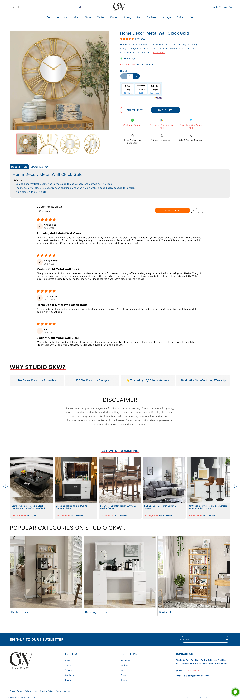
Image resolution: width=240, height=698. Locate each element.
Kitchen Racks (20, 612)
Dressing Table (94, 612)
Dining (124, 680)
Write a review (172, 210)
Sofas (68, 665)
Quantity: (125, 71)
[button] (228, 7)
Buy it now (165, 110)
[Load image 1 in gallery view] (27, 144)
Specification (40, 166)
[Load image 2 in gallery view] (48, 144)
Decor (123, 675)
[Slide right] (106, 144)
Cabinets (69, 675)
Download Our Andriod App (162, 126)
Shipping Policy (46, 691)
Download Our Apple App (191, 126)
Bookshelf (165, 612)
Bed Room (126, 660)
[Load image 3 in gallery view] (70, 144)
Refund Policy (31, 691)
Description (19, 166)
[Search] (80, 7)
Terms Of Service (63, 691)
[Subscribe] (227, 639)
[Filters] (194, 210)
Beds (67, 660)
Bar (122, 670)
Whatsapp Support (132, 125)
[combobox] (46, 7)
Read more (159, 52)
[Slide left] (13, 144)
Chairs (68, 680)
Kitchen (124, 665)
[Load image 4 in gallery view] (92, 144)
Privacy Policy (16, 691)
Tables (68, 670)
